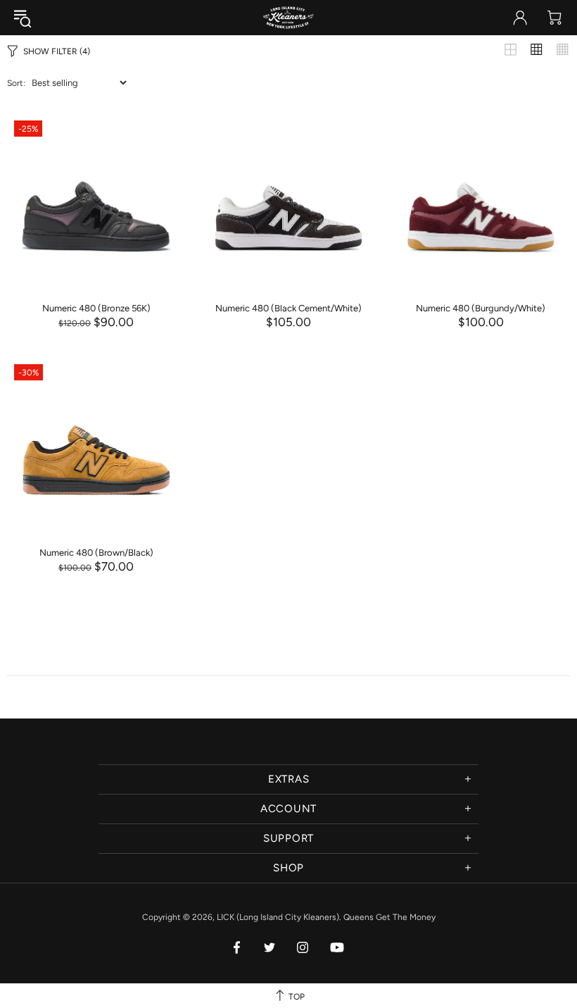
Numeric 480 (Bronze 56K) (96, 308)
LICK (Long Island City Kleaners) (288, 18)
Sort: (16, 83)
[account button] (520, 17)
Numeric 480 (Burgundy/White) (480, 308)
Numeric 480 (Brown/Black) (96, 552)
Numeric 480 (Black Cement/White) (288, 308)
